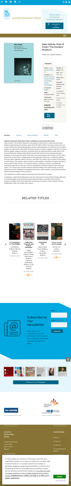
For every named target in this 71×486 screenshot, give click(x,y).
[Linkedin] (49, 128)
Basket (69, 2)
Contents (18, 135)
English (46, 89)
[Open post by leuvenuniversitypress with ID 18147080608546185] (19, 371)
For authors (57, 445)
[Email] (52, 128)
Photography (48, 85)
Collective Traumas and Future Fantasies (29, 245)
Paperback (48, 63)
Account (66, 2)
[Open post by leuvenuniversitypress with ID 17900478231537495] (51, 371)
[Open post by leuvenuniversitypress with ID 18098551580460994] (30, 371)
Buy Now (48, 115)
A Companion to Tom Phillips (14, 243)
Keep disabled (60, 481)
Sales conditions (58, 455)
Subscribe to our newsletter (56, 25)
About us (56, 437)
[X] (46, 128)
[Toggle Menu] (64, 35)
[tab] (48, 63)
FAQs (56, 135)
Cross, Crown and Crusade (56, 243)
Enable (59, 476)
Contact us (56, 441)
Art (52, 74)
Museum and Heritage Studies (49, 81)
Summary (7, 135)
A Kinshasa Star (43, 243)
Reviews (46, 135)
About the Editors (32, 135)
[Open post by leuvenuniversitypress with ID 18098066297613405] (62, 371)
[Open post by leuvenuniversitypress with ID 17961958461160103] (41, 371)
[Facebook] (44, 128)
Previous (5, 244)
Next (65, 244)
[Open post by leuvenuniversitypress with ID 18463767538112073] (8, 371)
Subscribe (57, 331)
